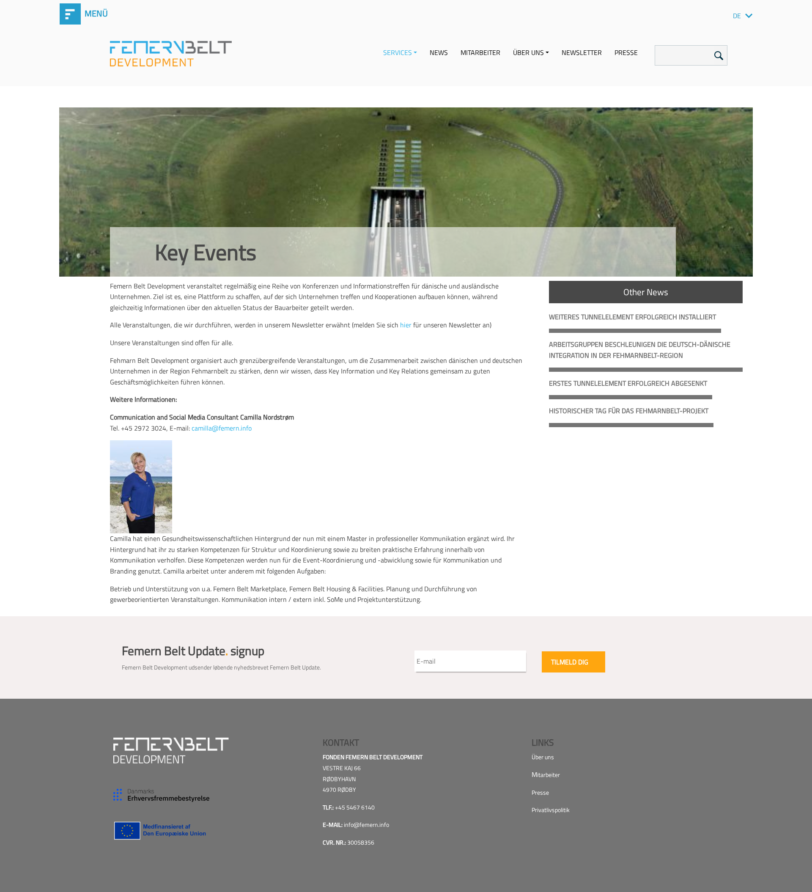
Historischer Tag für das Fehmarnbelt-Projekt (628, 411)
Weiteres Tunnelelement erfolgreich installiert (632, 317)
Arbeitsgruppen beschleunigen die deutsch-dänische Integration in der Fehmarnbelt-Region (639, 349)
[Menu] (63, 10)
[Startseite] (174, 53)
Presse (626, 52)
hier (405, 325)
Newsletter (582, 52)
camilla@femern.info (222, 428)
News (439, 52)
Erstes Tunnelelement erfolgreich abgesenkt (628, 383)
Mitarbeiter (480, 52)
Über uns (528, 52)
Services (397, 52)
